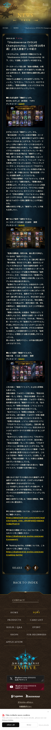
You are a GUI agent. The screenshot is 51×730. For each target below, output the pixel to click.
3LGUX (21, 225)
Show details (44, 725)
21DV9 (21, 104)
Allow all (11, 725)
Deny (29, 725)
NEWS (16, 28)
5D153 (21, 359)
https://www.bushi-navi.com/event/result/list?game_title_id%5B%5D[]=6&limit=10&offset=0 (25, 520)
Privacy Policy (7, 720)
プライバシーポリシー (25, 702)
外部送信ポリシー (25, 706)
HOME (5, 28)
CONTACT (18, 600)
